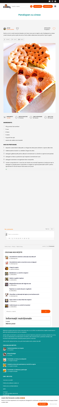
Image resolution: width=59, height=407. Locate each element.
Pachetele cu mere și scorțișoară (16, 359)
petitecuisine (10, 29)
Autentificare (47, 6)
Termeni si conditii (8, 380)
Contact (5, 392)
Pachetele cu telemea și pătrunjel (17, 369)
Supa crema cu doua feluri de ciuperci (20, 299)
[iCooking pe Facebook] (49, 1)
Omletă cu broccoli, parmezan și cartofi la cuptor (21, 364)
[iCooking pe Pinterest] (54, 1)
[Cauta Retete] (31, 6)
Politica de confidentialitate (10, 386)
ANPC (4, 389)
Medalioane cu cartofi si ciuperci (18, 273)
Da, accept (43, 404)
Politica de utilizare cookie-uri (11, 383)
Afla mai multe (53, 404)
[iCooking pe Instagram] (52, 1)
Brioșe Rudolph (11, 353)
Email (21, 39)
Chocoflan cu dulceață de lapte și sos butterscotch (24, 294)
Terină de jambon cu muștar (15, 348)
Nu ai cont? (38, 6)
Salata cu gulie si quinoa (16, 278)
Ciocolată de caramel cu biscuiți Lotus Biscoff (22, 256)
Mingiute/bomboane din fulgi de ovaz (20, 283)
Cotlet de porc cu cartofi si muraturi (19, 305)
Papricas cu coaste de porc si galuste (20, 289)
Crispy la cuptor (14, 267)
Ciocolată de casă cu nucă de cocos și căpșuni (22, 262)
